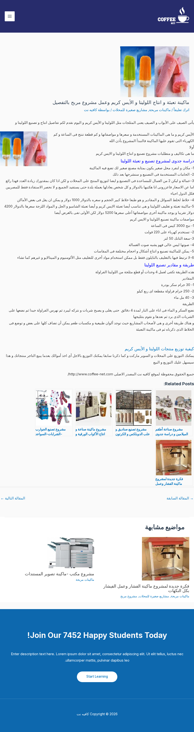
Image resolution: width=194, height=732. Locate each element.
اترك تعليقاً (181, 110)
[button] (97, 676)
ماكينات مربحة (160, 110)
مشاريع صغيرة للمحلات (130, 110)
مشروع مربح (128, 596)
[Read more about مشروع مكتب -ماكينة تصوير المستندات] (70, 552)
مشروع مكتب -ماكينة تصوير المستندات (59, 573)
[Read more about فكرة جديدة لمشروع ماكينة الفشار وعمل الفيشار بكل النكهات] (165, 558)
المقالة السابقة (180, 498)
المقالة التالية (12, 498)
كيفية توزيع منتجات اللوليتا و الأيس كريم (159, 348)
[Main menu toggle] (10, 16)
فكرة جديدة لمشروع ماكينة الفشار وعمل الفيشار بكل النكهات (146, 588)
